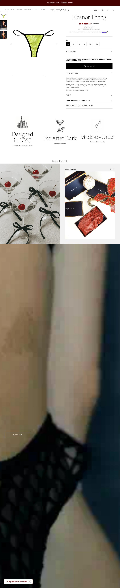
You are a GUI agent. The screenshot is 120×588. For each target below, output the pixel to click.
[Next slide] (57, 44)
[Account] (107, 10)
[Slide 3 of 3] (3, 35)
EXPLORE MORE (17, 435)
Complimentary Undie (16, 581)
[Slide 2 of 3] (3, 25)
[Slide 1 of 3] (3, 16)
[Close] (30, 581)
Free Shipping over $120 (78, 100)
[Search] (102, 10)
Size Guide (71, 51)
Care (68, 95)
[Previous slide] (10, 44)
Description (72, 73)
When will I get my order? (79, 106)
